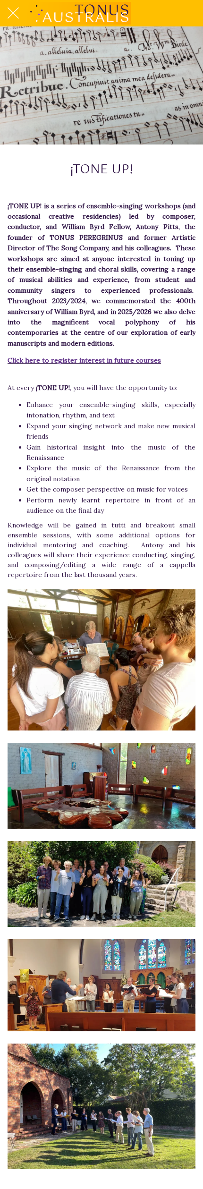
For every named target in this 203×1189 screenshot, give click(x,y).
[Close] (13, 13)
